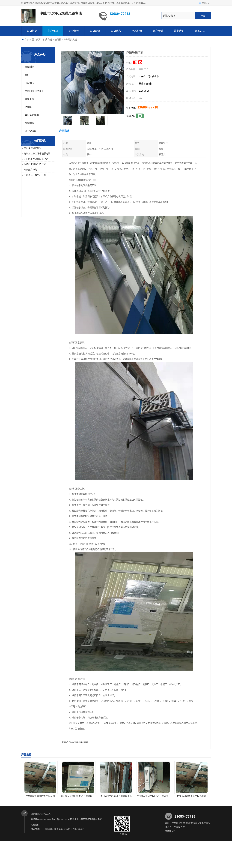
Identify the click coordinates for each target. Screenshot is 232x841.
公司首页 (32, 31)
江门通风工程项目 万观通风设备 (49, 796)
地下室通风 (30, 131)
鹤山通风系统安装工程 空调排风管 (163, 796)
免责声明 (58, 829)
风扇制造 (29, 67)
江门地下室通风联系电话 (36, 159)
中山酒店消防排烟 (33, 148)
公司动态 (116, 31)
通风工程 (29, 99)
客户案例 (158, 31)
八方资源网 (48, 829)
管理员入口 (69, 829)
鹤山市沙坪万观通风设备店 (84, 819)
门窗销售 (29, 83)
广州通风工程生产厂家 (35, 175)
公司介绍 (95, 31)
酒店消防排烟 (32, 115)
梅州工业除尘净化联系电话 (37, 153)
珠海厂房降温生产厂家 (35, 164)
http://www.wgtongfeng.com (75, 742)
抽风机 (57, 39)
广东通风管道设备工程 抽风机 (125, 796)
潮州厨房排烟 (30, 169)
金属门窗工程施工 (34, 91)
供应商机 (53, 31)
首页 (38, 39)
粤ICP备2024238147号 (62, 819)
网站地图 (79, 829)
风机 (27, 75)
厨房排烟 (29, 123)
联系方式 (200, 31)
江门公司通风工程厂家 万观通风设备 (88, 796)
